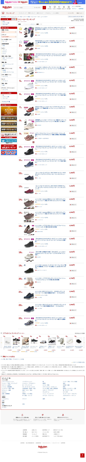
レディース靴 (26, 16)
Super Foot (39, 282)
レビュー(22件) (44, 33)
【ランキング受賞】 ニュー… (16, 347)
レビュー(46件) (44, 46)
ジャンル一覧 (70, 13)
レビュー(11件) (44, 59)
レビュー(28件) (44, 323)
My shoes (39, 193)
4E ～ (3, 32)
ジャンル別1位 (56, 13)
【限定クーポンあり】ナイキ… (51, 347)
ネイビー (4, 51)
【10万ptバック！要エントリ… (43, 347)
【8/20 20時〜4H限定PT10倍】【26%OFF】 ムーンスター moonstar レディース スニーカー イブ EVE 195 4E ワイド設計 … (50, 253)
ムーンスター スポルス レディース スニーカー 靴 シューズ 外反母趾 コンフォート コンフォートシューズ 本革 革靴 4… (50, 69)
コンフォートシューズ (7, 64)
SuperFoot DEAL (40, 231)
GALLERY (39, 257)
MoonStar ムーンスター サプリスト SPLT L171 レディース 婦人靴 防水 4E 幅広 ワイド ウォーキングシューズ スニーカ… (50, 29)
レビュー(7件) (44, 151)
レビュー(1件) (44, 98)
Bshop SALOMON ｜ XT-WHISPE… (79, 347)
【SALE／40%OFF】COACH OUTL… (7, 347)
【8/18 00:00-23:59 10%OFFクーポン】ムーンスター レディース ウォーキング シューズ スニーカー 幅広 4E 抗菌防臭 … (50, 319)
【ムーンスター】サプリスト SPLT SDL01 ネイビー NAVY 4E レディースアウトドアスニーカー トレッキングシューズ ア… (50, 174)
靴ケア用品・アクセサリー (12, 359)
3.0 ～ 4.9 (4, 41)
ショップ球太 (39, 297)
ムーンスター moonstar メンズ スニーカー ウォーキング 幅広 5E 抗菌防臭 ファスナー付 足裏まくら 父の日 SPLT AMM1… (50, 266)
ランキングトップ (22, 13)
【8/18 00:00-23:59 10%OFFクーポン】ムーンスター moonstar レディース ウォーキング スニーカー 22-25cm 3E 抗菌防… (50, 240)
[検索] (44, 7)
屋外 (3, 85)
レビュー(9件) (44, 85)
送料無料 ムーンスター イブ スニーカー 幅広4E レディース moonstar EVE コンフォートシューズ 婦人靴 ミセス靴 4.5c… (50, 121)
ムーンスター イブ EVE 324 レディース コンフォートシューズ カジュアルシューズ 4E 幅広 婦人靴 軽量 (50, 279)
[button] (55, 7)
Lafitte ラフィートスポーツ (42, 270)
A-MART (38, 35)
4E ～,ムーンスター (43, 16)
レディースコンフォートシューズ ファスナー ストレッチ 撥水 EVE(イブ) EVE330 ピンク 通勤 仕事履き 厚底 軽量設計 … (50, 134)
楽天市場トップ (5, 16)
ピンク (4, 53)
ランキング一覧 (6, 101)
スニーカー (34, 16)
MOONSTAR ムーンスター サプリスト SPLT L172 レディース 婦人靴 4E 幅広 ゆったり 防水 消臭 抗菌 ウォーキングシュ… (50, 42)
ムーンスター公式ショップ (42, 61)
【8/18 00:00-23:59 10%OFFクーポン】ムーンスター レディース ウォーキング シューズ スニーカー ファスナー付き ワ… (50, 82)
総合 (4, 21)
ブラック (4, 50)
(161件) (35, 351)
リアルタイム (48, 13)
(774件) (18, 351)
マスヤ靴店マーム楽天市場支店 (43, 138)
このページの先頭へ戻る (79, 362)
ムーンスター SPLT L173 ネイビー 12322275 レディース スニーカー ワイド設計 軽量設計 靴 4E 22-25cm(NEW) (50, 305)
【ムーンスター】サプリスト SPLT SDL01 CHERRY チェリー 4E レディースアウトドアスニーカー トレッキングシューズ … (50, 187)
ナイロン (4, 59)
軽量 (3, 66)
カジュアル (5, 76)
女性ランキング (40, 13)
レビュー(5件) (44, 229)
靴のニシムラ (39, 206)
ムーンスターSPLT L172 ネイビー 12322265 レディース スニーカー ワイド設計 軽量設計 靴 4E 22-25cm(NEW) (50, 292)
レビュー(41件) (44, 217)
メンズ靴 (3, 359)
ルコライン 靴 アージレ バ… (60, 347)
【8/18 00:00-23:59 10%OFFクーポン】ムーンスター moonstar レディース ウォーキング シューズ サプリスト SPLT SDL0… (50, 55)
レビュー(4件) (44, 204)
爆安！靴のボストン (40, 72)
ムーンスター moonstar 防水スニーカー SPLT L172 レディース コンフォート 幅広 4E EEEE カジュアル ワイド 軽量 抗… (50, 200)
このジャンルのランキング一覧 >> (76, 16)
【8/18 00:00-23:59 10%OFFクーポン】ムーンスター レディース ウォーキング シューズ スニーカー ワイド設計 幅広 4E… (50, 95)
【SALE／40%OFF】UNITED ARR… (25, 347)
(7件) (53, 351)
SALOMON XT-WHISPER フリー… (70, 347)
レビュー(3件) (44, 112)
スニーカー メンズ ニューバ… (34, 347)
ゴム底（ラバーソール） (8, 72)
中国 (3, 45)
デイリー (33, 24)
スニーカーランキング (26, 19)
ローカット (5, 80)
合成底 (4, 70)
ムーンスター (5, 36)
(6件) (26, 351)
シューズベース (40, 219)
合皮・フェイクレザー (7, 58)
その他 (22, 359)
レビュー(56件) (44, 244)
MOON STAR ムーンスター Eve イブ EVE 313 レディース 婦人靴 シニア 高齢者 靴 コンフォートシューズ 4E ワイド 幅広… (50, 108)
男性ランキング (31, 13)
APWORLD (39, 125)
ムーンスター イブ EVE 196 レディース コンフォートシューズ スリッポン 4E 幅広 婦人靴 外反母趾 (50, 226)
